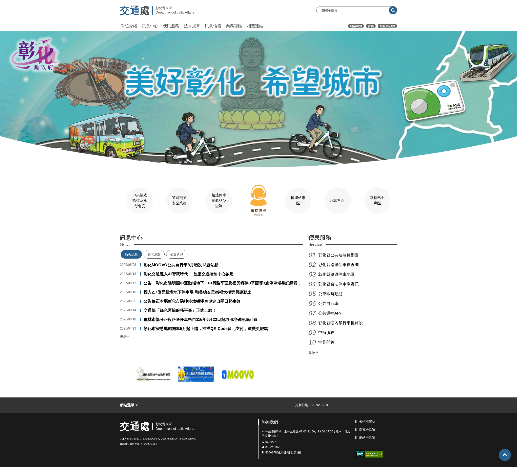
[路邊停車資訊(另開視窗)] (196, 374)
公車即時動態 (330, 294)
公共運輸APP (330, 313)
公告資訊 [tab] (176, 254)
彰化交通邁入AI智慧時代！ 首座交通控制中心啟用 (189, 274)
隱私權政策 (367, 429)
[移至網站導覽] (356, 26)
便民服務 (171, 26)
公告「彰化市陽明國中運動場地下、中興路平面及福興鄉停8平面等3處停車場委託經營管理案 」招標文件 (223, 283)
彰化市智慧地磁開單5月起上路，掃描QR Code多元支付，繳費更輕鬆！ (208, 328)
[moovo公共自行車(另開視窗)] (237, 374)
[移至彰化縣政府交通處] (371, 26)
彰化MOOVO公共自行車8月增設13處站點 (181, 265)
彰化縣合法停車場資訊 (338, 284)
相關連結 (255, 26)
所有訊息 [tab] (131, 254)
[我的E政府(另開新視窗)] (359, 454)
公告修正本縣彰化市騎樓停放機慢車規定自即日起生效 (192, 301)
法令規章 (192, 26)
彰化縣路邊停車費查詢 (338, 264)
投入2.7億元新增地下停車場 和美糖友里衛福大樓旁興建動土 (197, 292)
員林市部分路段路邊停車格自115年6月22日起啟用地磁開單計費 (200, 319)
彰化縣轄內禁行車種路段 (340, 323)
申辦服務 (326, 332)
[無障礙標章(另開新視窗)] (374, 454)
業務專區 (234, 26)
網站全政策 (367, 437)
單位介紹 (129, 26)
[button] (505, 455)
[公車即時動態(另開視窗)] (154, 374)
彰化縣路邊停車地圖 (336, 274)
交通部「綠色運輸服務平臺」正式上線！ (180, 310)
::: (118, 25)
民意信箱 (213, 26)
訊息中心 (150, 26)
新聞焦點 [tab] (154, 254)
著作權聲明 (367, 421)
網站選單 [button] (128, 405)
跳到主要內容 (13, 2)
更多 (123, 336)
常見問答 (326, 342)
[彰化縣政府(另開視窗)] (387, 26)
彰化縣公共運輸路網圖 (338, 255)
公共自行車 (328, 303)
